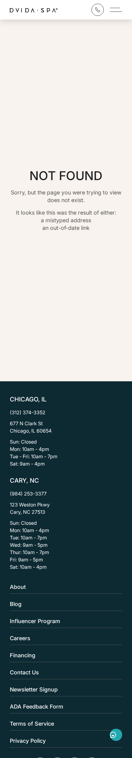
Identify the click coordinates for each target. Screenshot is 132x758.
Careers (20, 638)
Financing (22, 655)
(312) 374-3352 (27, 412)
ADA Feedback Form (36, 706)
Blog (15, 604)
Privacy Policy (28, 741)
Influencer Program (35, 621)
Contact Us (24, 672)
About (18, 587)
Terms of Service (32, 723)
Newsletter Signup (34, 689)
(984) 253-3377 (28, 494)
